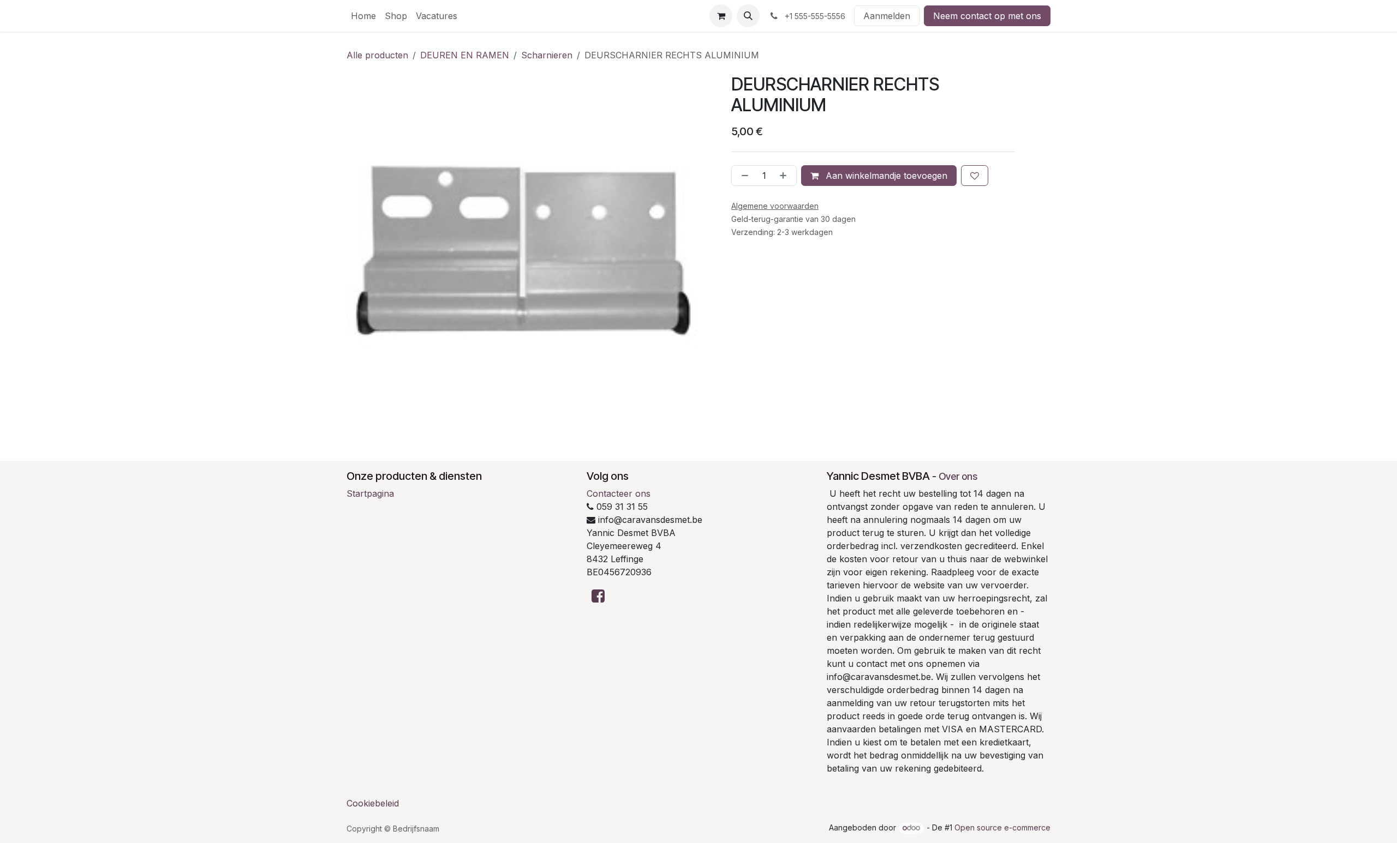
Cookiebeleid (373, 803)
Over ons (958, 476)
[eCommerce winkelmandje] (720, 15)
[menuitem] (363, 16)
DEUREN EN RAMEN (464, 55)
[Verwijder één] (743, 175)
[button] (748, 15)
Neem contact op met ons (987, 15)
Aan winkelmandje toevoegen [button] (885, 175)
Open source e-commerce (1002, 827)
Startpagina (370, 493)
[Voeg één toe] (785, 175)
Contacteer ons (618, 493)
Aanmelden (886, 15)
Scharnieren (546, 55)
